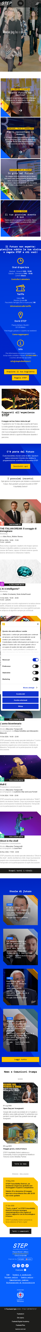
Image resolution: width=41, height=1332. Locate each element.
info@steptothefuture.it (21, 361)
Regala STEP (20, 378)
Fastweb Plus (20, 1325)
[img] (6, 4)
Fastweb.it (20, 1314)
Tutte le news (20, 1164)
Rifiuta (20, 706)
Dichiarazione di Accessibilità (20, 1283)
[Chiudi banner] (38, 624)
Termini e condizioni (21, 1275)
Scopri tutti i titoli (20, 870)
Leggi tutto (20, 1059)
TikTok (27, 1265)
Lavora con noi (20, 1329)
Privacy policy (11, 1277)
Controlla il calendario (20, 279)
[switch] (36, 666)
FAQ (8, 1275)
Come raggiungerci (20, 334)
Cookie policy (27, 1277)
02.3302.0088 (31, 356)
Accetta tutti (20, 694)
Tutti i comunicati (20, 1231)
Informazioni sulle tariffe (20, 306)
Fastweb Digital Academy (20, 1321)
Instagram (18, 1265)
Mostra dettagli (28, 687)
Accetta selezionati (20, 700)
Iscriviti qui (20, 466)
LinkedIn (22, 1265)
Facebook (14, 1265)
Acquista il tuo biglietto (20, 371)
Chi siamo (20, 1318)
